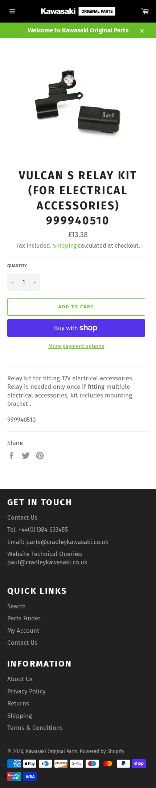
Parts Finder (24, 618)
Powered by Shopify (102, 751)
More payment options (76, 346)
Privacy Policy (26, 691)
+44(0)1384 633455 (43, 529)
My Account (23, 631)
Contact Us (22, 517)
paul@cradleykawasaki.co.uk (47, 562)
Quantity (17, 265)
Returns (18, 703)
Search (16, 606)
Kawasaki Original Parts (51, 751)
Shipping (65, 245)
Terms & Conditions (35, 728)
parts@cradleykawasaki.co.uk (67, 542)
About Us (20, 679)
